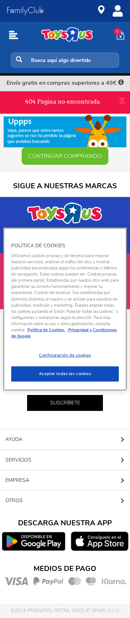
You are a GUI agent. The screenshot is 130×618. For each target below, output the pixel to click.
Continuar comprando (65, 156)
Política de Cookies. (46, 330)
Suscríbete (65, 402)
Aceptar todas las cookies (65, 374)
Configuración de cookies (65, 355)
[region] (65, 308)
